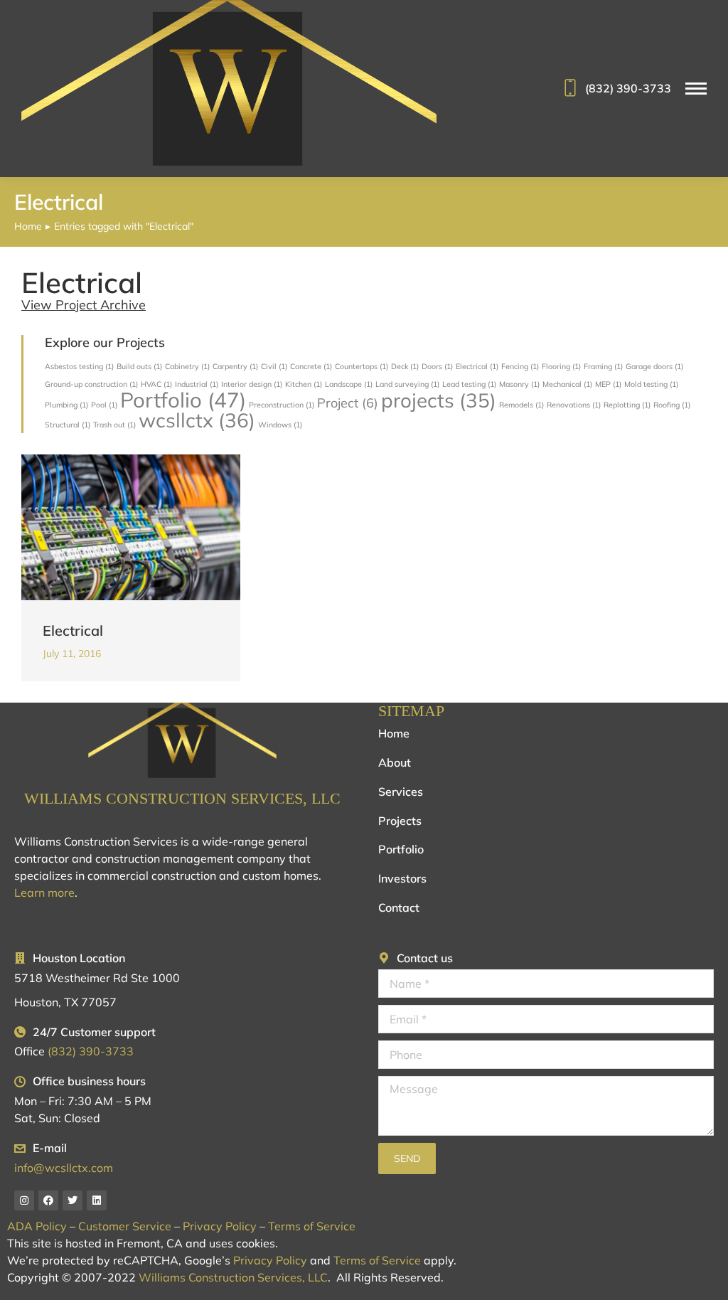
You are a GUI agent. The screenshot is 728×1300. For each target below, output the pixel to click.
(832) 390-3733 (628, 88)
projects (438, 400)
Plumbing (66, 405)
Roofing (671, 405)
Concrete (311, 366)
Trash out (114, 425)
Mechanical (567, 384)
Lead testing (469, 384)
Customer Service (124, 1226)
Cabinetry (187, 366)
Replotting (627, 405)
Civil (274, 366)
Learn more (44, 892)
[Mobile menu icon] (696, 88)
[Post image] (130, 527)
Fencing (520, 366)
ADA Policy (37, 1226)
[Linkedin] (97, 1200)
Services (400, 791)
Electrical (477, 366)
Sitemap (411, 711)
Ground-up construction (91, 384)
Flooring (561, 366)
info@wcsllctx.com (63, 1168)
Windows (280, 425)
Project (347, 403)
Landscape (349, 384)
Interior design (251, 384)
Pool (104, 405)
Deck (405, 366)
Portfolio (183, 399)
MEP (608, 384)
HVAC (156, 384)
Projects (400, 821)
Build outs (139, 366)
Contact (398, 907)
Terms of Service (311, 1226)
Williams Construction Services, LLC (182, 798)
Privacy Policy (220, 1226)
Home (394, 733)
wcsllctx (197, 419)
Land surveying (407, 384)
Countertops (361, 366)
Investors (402, 878)
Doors (437, 366)
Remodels (521, 405)
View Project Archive (83, 305)
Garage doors (654, 366)
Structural (67, 425)
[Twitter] (72, 1200)
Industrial (196, 384)
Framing (603, 366)
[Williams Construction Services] (182, 740)
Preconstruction (281, 405)
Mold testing (651, 384)
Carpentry (235, 366)
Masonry (519, 384)
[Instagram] (24, 1200)
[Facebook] (48, 1200)
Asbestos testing (79, 366)
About (394, 762)
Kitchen (303, 384)
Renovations (574, 405)
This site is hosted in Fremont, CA (95, 1243)
